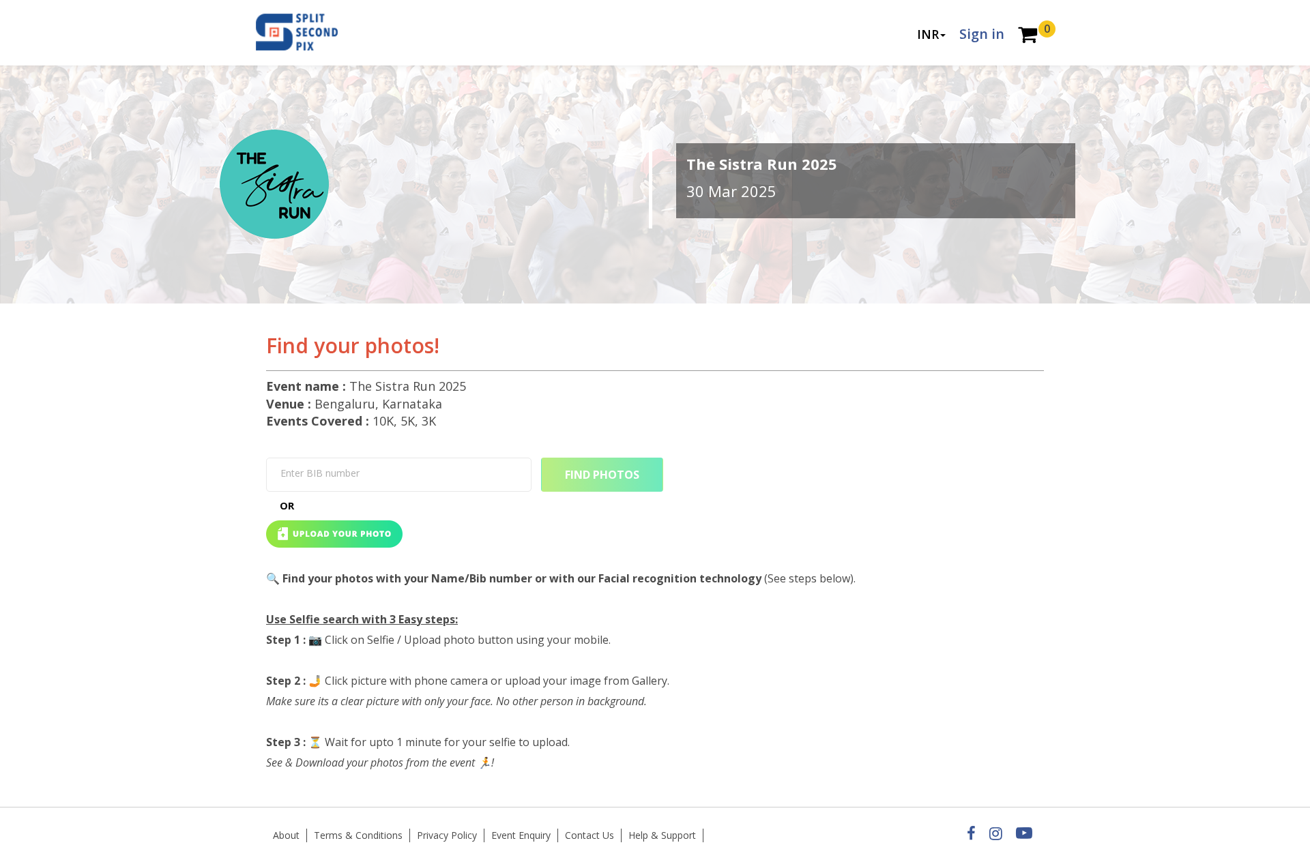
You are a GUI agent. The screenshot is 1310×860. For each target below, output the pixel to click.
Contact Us (589, 835)
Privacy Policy (447, 835)
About (286, 835)
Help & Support (662, 835)
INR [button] (928, 34)
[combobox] (399, 475)
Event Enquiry (521, 835)
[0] (1027, 35)
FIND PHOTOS (602, 474)
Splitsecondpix (307, 33)
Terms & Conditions (358, 835)
